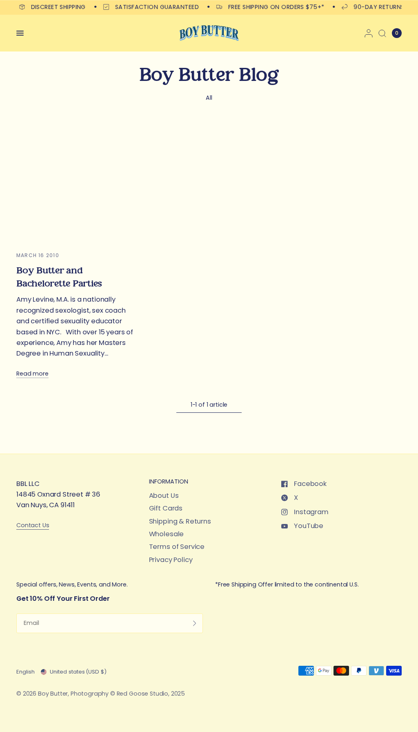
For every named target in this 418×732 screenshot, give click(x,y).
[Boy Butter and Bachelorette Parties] (76, 181)
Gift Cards (165, 508)
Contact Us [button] (32, 525)
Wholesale (166, 534)
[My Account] (369, 33)
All (209, 98)
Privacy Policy (171, 559)
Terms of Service (177, 546)
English (25, 672)
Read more (32, 373)
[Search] (382, 33)
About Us (164, 495)
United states (78, 672)
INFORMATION (168, 481)
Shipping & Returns (180, 521)
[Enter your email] (195, 623)
